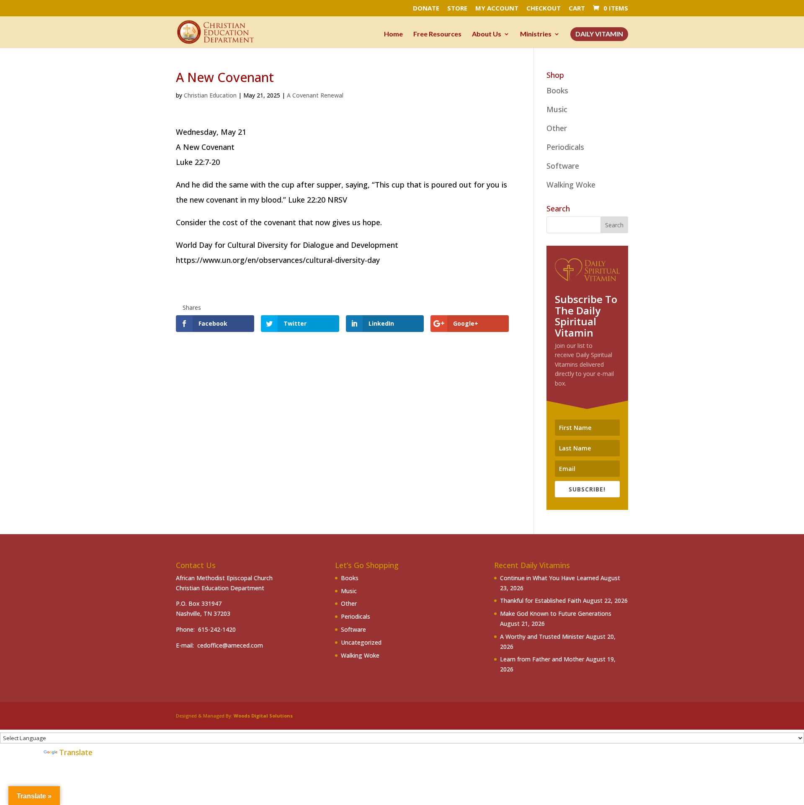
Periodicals (565, 147)
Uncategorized (361, 642)
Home (393, 34)
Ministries (535, 34)
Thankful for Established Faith (540, 600)
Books (557, 90)
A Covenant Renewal (315, 95)
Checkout (543, 8)
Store (457, 8)
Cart (577, 8)
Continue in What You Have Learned (549, 578)
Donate (426, 8)
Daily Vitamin (599, 34)
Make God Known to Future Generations (555, 613)
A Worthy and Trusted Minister (542, 636)
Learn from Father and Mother (542, 659)
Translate (76, 752)
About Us (486, 34)
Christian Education (210, 95)
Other (556, 128)
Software (562, 166)
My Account (496, 8)
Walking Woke (570, 185)
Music (556, 109)
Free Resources (437, 34)
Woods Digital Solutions (263, 715)
